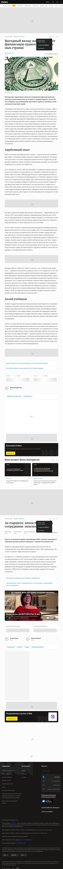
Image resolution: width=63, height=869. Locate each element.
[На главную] (4, 2)
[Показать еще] (57, 590)
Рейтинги (21, 5)
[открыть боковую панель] (53, 2)
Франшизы (29, 5)
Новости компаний (38, 430)
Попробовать (41, 39)
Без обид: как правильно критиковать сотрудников (23, 530)
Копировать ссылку (52, 45)
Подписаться (10, 405)
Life (47, 5)
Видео (43, 5)
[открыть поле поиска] (57, 2)
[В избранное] (28, 430)
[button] (61, 2)
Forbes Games (10, 5)
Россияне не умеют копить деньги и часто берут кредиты (24, 320)
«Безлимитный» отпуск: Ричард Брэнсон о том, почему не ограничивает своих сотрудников (29, 536)
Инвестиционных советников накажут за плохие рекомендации (26, 315)
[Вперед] (61, 330)
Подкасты (36, 5)
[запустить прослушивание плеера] (50, 27)
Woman (52, 5)
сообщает (10, 777)
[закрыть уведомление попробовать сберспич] (50, 32)
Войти (47, 2)
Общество (8, 430)
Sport (57, 5)
